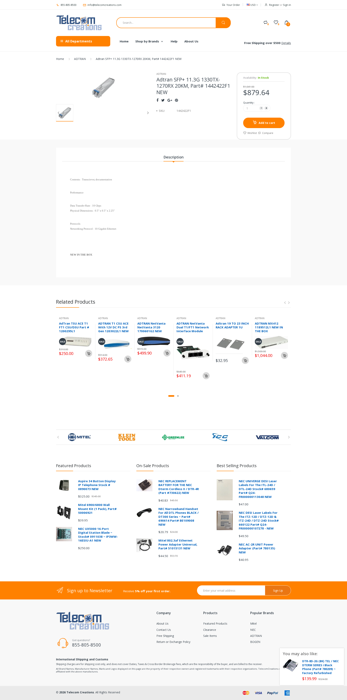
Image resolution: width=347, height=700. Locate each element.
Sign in (287, 5)
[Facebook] (157, 100)
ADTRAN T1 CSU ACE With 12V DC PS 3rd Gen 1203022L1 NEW (113, 327)
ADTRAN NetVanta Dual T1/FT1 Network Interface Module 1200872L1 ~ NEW (193, 329)
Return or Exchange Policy (173, 642)
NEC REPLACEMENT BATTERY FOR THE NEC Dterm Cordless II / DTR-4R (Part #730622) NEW (178, 487)
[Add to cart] (88, 353)
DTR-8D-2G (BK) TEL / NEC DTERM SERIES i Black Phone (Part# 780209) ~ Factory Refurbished (320, 667)
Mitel (253, 623)
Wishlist (252, 133)
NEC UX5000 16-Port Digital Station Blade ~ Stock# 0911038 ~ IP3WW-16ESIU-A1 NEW (98, 535)
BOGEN (255, 642)
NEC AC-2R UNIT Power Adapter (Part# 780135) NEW (257, 548)
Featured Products (215, 623)
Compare (267, 133)
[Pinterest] (176, 100)
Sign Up (278, 590)
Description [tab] (173, 157)
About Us (162, 623)
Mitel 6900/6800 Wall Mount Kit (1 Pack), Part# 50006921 (97, 509)
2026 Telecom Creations (76, 692)
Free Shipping (165, 636)
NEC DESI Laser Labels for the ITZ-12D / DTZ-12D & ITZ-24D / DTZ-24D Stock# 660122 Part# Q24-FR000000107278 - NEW (259, 520)
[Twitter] (163, 100)
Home (60, 59)
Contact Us (163, 630)
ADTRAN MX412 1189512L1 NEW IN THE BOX (269, 327)
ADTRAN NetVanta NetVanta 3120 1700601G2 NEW (151, 327)
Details (286, 43)
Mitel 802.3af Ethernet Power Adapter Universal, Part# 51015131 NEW (177, 544)
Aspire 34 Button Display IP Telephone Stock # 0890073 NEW (97, 485)
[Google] (169, 100)
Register (274, 5)
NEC (253, 630)
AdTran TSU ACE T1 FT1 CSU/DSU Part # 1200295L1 (74, 327)
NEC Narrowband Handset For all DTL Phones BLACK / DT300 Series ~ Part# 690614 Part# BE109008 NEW (178, 516)
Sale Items (210, 636)
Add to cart (267, 123)
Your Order (233, 5)
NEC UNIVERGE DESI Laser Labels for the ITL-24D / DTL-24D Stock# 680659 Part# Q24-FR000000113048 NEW (258, 489)
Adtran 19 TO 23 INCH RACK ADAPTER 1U (232, 325)
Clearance (209, 630)
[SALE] (193, 352)
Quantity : (249, 102)
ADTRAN (80, 59)
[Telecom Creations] (79, 22)
